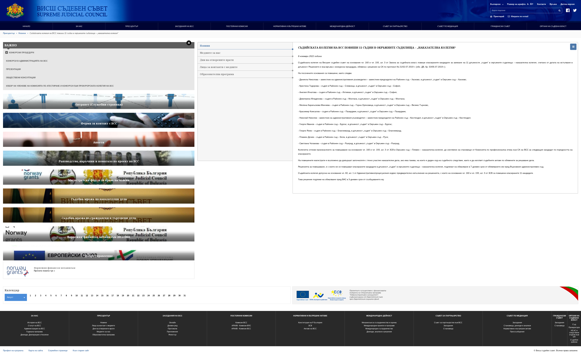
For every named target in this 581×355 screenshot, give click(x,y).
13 (92, 295)
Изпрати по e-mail (519, 16)
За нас (79, 26)
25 (154, 295)
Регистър (172, 335)
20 (128, 295)
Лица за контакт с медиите (103, 326)
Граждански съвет (500, 26)
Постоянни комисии (237, 26)
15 (102, 295)
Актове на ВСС (310, 329)
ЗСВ (310, 326)
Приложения (172, 332)
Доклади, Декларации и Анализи (35, 335)
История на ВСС (34, 323)
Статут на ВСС (34, 326)
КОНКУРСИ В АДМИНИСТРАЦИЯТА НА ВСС (27, 61)
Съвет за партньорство (395, 26)
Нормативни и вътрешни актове (289, 26)
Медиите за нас (210, 52)
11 (82, 295)
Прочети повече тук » (44, 271)
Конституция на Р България (310, 323)
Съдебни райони (574, 341)
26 (159, 295)
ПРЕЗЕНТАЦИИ (13, 69)
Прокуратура (574, 327)
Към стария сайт (81, 350)
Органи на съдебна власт (553, 26)
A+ (531, 4)
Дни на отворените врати (217, 60)
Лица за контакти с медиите (219, 67)
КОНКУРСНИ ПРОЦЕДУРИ (21, 52)
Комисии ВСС (241, 323)
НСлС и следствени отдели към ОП (574, 333)
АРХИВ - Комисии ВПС (241, 326)
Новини (22, 33)
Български (495, 4)
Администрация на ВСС (34, 329)
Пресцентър (131, 26)
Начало (26, 26)
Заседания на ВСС (184, 26)
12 (87, 295)
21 (133, 295)
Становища (448, 329)
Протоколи (172, 329)
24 (149, 295)
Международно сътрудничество (379, 329)
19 (123, 295)
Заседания (448, 326)
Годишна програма (34, 332)
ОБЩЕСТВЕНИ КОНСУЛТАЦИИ (21, 77)
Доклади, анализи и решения (379, 332)
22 (138, 295)
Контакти (541, 4)
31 (185, 295)
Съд (574, 324)
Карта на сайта (36, 350)
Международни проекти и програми (379, 326)
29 (174, 295)
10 (76, 295)
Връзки (553, 4)
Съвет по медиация (447, 26)
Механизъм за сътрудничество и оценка (379, 323)
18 (118, 295)
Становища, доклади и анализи (517, 326)
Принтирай (499, 16)
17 (113, 295)
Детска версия (568, 4)
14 (97, 295)
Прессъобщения (517, 332)
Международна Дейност (342, 26)
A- (528, 4)
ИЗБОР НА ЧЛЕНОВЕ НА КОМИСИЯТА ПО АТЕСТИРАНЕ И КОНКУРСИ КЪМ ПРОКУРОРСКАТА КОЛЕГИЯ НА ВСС (60, 86)
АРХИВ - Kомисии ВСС (241, 329)
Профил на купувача (13, 350)
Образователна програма (217, 74)
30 (179, 295)
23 (143, 295)
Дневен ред (172, 326)
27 (164, 295)
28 (169, 295)
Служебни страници (57, 350)
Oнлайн (172, 323)
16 (107, 295)
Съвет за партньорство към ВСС (448, 323)
